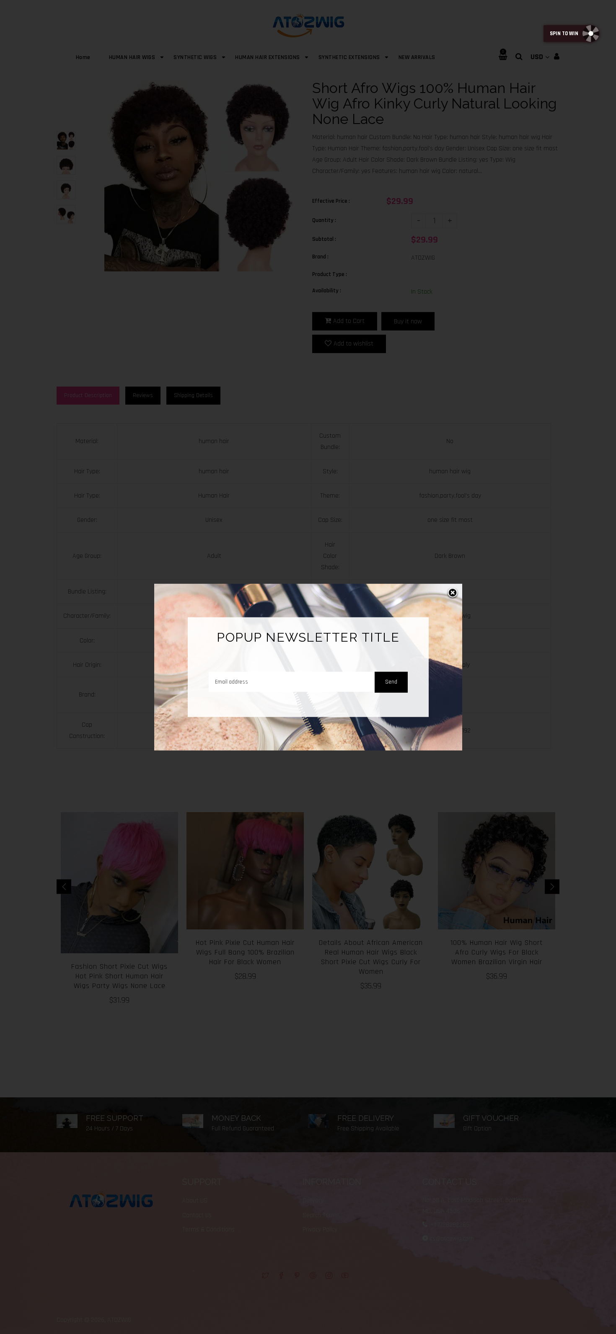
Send (391, 681)
